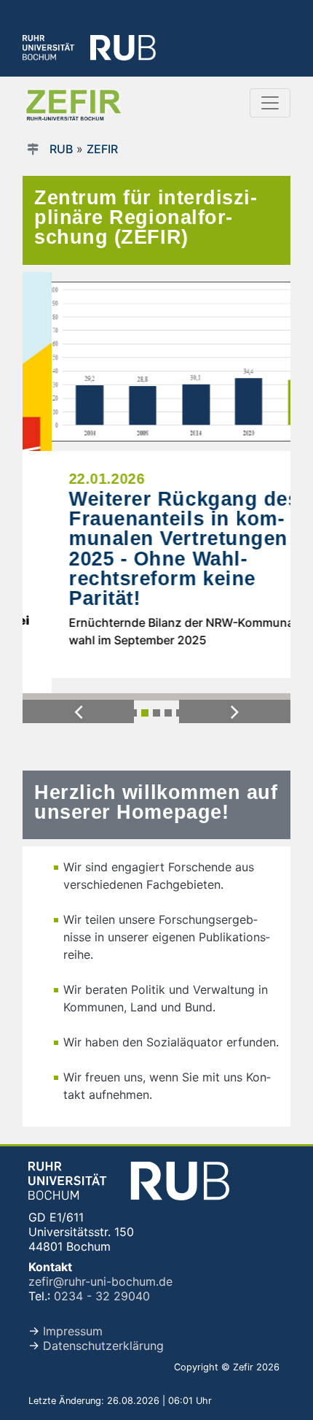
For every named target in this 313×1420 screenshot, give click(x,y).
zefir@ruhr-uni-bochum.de (100, 1281)
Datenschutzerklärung (103, 1345)
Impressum (73, 1331)
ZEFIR (102, 149)
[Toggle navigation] (270, 102)
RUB (61, 149)
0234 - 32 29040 (102, 1296)
